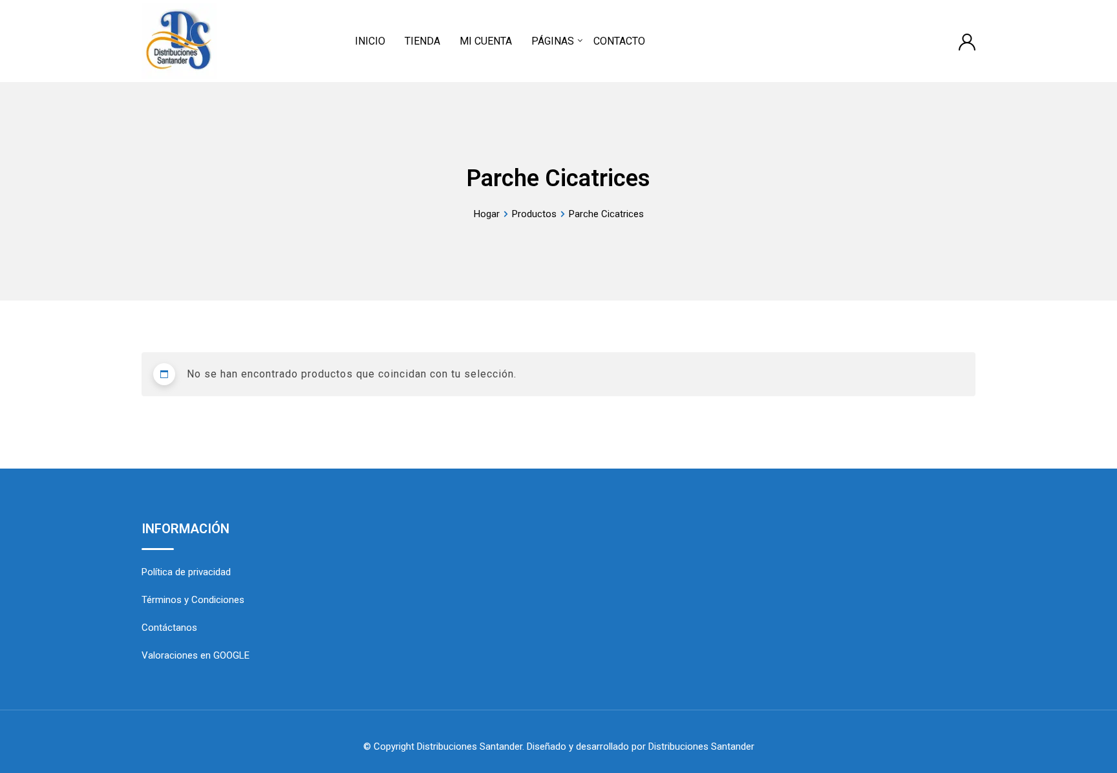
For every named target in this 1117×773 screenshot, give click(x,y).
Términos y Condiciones (193, 600)
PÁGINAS (552, 41)
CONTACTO (619, 41)
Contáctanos (169, 627)
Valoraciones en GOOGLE (196, 655)
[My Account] (967, 41)
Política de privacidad (186, 572)
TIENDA (422, 41)
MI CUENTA (486, 41)
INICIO (370, 41)
